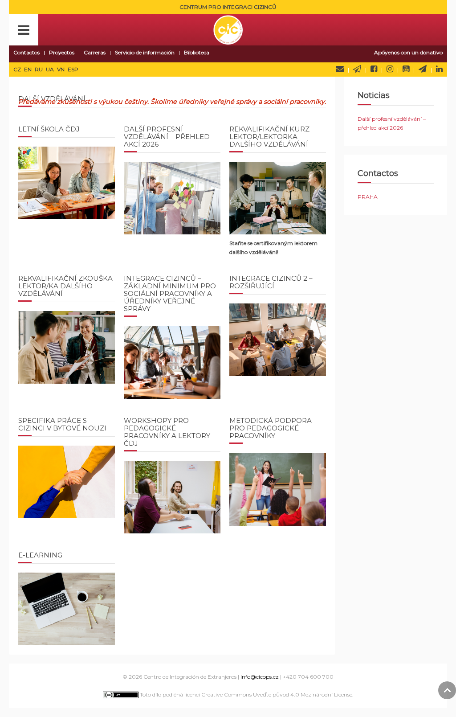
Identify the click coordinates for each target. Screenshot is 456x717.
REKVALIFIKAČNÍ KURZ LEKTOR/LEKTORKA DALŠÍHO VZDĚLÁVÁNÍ (269, 136)
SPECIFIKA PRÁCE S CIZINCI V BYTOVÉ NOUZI (62, 424)
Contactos (26, 52)
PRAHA (368, 196)
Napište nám (340, 69)
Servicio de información (145, 52)
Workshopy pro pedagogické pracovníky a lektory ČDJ (167, 431)
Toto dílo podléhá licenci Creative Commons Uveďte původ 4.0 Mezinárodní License (245, 694)
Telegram (423, 69)
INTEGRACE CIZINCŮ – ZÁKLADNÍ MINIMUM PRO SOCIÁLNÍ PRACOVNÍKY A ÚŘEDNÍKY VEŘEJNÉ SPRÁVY (170, 293)
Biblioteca (196, 52)
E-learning (40, 555)
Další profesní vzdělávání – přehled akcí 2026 (167, 136)
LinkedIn (439, 69)
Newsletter (357, 69)
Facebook (373, 69)
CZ (17, 69)
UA (50, 69)
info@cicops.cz (259, 676)
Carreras (95, 52)
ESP (73, 69)
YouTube (406, 69)
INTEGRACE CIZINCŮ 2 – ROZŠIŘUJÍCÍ (271, 282)
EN (28, 69)
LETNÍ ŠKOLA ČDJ (49, 129)
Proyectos (61, 52)
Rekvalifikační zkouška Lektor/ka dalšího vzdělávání (65, 286)
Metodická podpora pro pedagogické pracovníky (270, 428)
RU (39, 69)
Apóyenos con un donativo (408, 52)
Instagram (390, 69)
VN (61, 69)
